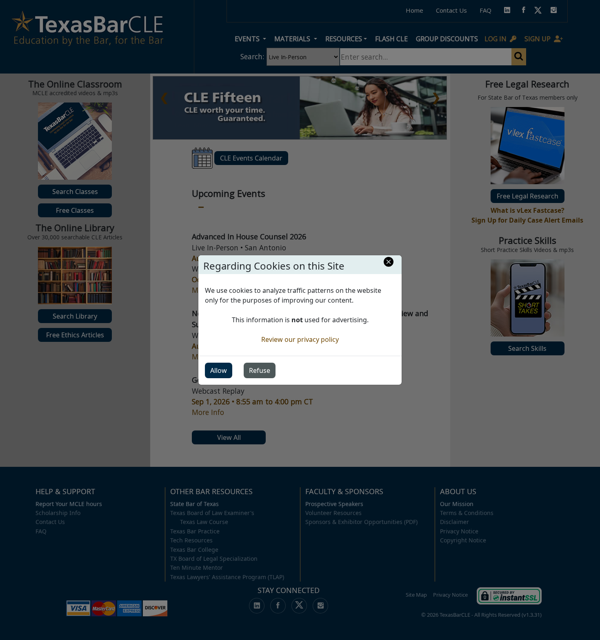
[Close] (388, 262)
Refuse (259, 370)
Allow (218, 370)
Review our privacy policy (300, 339)
